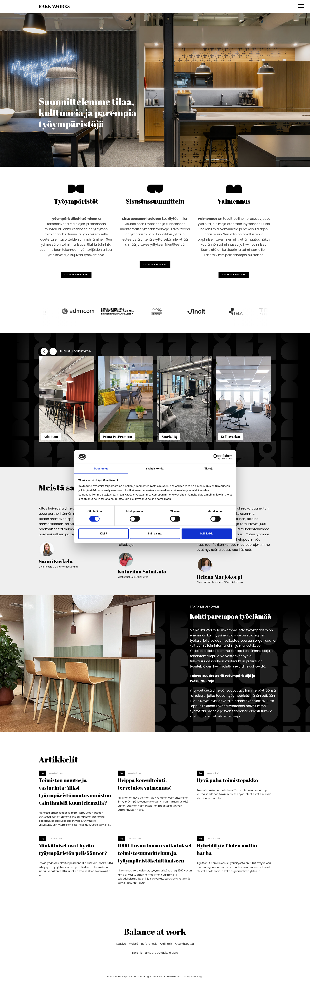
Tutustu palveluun (76, 274)
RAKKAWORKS (54, 6)
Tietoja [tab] (209, 468)
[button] (53, 351)
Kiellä (103, 533)
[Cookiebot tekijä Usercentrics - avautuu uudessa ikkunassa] (216, 456)
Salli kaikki (206, 533)
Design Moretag (193, 976)
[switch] (135, 519)
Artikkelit (166, 944)
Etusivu (121, 944)
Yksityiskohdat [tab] (155, 468)
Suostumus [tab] (101, 468)
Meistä (133, 944)
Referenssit (149, 944)
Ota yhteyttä (184, 944)
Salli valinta (155, 533)
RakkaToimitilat (172, 976)
